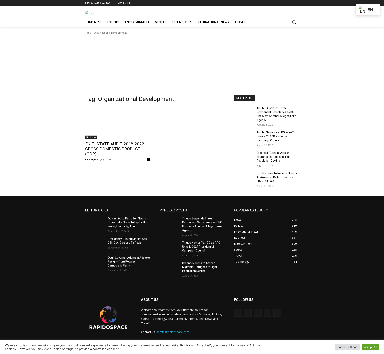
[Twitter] (285, 3)
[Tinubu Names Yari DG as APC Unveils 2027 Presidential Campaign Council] (243, 137)
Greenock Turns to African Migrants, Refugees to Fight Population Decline (274, 156)
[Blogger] (238, 313)
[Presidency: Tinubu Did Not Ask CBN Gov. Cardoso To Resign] (95, 244)
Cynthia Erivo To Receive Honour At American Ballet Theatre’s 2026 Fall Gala (277, 177)
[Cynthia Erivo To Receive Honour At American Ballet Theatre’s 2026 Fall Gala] (243, 178)
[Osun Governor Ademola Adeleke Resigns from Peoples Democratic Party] (95, 263)
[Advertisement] (192, 65)
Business (91, 137)
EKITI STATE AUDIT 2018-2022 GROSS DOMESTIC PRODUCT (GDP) (114, 149)
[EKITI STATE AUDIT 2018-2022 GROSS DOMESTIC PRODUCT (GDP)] (117, 123)
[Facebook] (274, 3)
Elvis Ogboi (91, 159)
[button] (294, 22)
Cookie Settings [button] (347, 347)
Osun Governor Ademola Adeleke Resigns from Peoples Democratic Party (129, 261)
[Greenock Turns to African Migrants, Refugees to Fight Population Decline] (243, 158)
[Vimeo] (291, 3)
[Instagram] (280, 3)
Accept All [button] (370, 347)
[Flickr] (257, 313)
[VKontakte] (277, 313)
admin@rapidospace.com (172, 332)
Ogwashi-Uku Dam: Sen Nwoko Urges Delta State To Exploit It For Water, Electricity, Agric (129, 222)
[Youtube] (296, 3)
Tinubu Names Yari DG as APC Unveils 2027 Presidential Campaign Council (276, 136)
